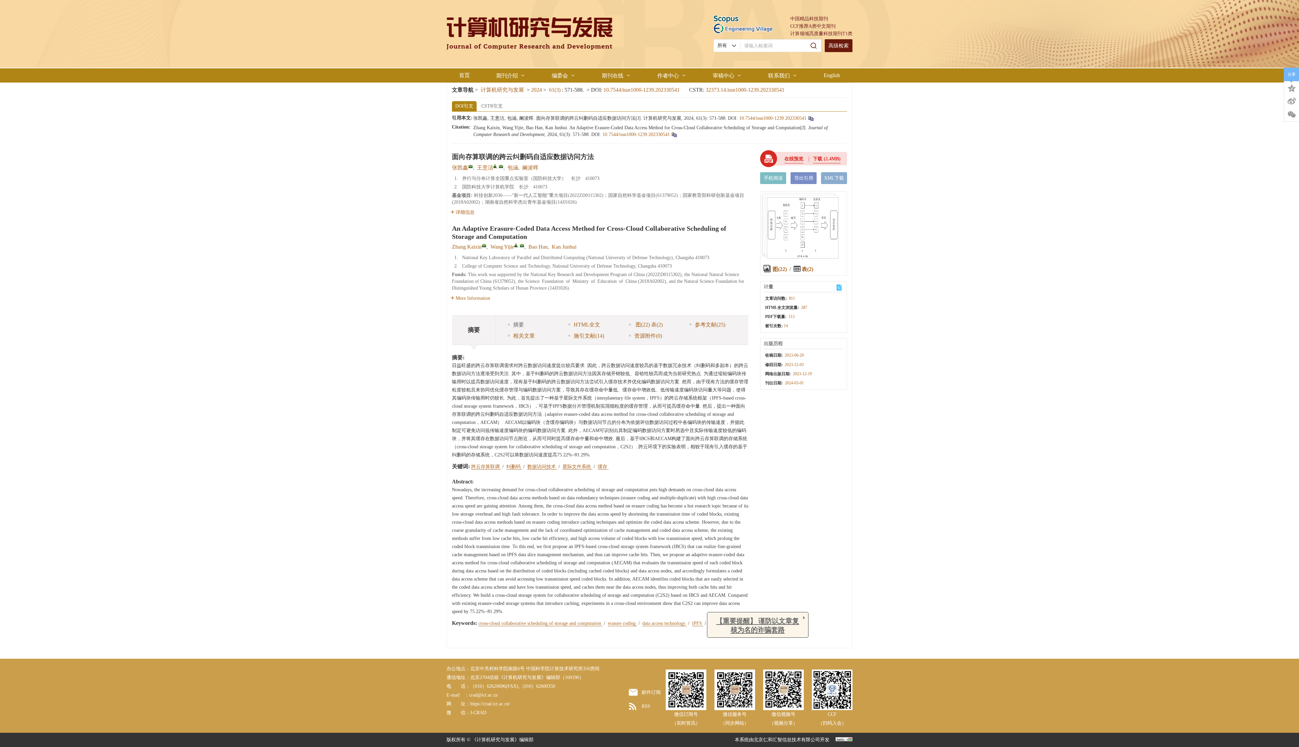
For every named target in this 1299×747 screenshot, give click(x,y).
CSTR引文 (492, 106)
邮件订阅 (651, 692)
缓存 (603, 466)
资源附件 (648, 336)
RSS (646, 706)
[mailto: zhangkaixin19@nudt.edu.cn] (484, 245)
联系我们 (779, 75)
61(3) (555, 90)
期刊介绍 (507, 75)
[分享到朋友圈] (1291, 114)
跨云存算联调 (486, 466)
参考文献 (710, 324)
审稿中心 (723, 75)
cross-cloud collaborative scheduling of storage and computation (540, 623)
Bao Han (538, 247)
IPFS (697, 623)
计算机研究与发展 (502, 90)
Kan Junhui (564, 247)
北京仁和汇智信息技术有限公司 (787, 739)
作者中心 (668, 75)
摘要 (518, 324)
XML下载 (834, 178)
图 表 (648, 324)
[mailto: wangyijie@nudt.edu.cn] (522, 245)
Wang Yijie (502, 247)
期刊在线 (612, 75)
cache (715, 623)
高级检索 (838, 45)
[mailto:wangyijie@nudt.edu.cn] (501, 166)
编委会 (560, 75)
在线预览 (793, 158)
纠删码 (514, 466)
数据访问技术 (542, 466)
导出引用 (803, 178)
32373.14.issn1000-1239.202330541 (745, 90)
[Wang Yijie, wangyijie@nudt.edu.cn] (516, 245)
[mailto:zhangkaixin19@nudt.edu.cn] (470, 166)
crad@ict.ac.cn (483, 695)
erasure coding (622, 623)
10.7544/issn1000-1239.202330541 (641, 90)
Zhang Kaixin (467, 247)
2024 (536, 90)
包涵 (512, 168)
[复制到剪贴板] (810, 118)
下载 (827, 158)
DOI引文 (464, 106)
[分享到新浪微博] (1291, 101)
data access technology (664, 623)
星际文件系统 (577, 466)
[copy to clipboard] (674, 134)
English (832, 75)
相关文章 (524, 336)
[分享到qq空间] (1291, 87)
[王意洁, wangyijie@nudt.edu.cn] (495, 166)
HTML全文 (587, 324)
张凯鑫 (460, 168)
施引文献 (589, 336)
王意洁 (485, 168)
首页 (464, 75)
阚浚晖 (530, 168)
